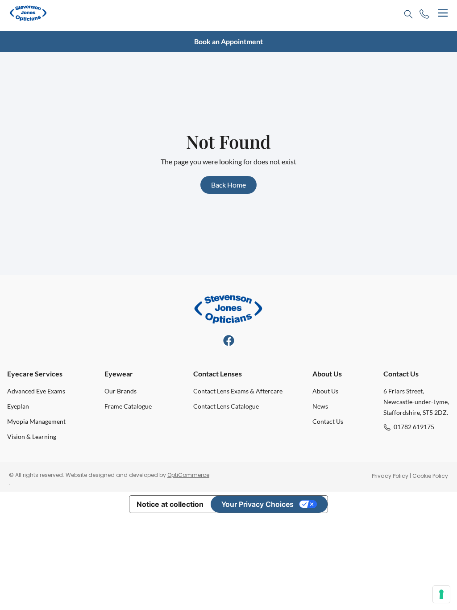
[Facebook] (228, 340)
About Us (325, 391)
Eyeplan (18, 406)
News (320, 406)
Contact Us (327, 421)
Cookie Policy (430, 476)
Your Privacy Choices (257, 504)
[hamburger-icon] (442, 13)
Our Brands (120, 391)
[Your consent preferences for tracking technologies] (441, 594)
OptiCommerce (188, 475)
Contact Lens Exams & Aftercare (238, 391)
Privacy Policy (390, 476)
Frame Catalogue (128, 406)
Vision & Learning (31, 436)
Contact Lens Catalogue (226, 406)
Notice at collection (170, 504)
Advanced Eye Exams (36, 391)
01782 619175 (414, 426)
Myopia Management (36, 421)
